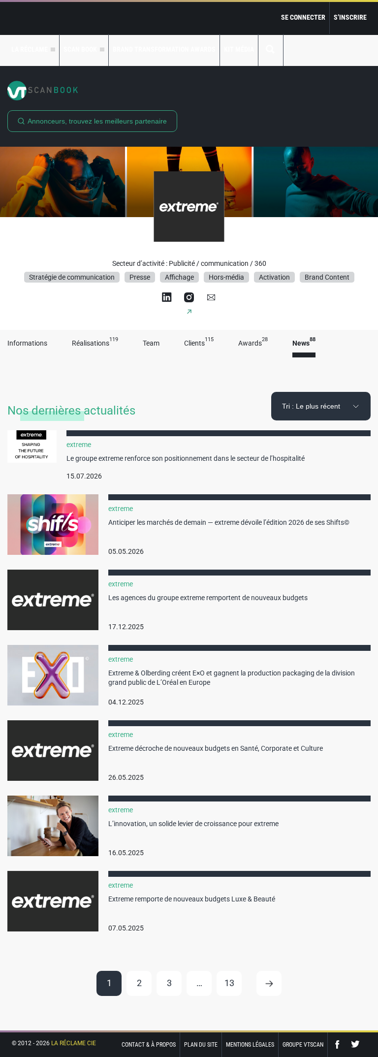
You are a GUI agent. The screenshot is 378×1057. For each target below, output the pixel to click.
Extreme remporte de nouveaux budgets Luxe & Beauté (191, 899)
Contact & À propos (149, 1044)
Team (151, 343)
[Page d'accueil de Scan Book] (189, 90)
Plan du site (201, 1044)
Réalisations (95, 343)
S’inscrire (350, 17)
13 (229, 983)
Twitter (355, 1044)
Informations (27, 343)
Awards (253, 343)
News (303, 343)
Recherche (270, 50)
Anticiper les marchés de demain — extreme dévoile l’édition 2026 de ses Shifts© (228, 522)
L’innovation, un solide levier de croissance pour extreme (193, 824)
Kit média (239, 49)
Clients (199, 343)
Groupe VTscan (303, 1044)
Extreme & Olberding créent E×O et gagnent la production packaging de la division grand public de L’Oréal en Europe (231, 678)
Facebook (339, 1044)
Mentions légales (250, 1044)
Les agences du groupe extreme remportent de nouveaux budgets (208, 598)
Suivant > (269, 983)
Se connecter (303, 17)
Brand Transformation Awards (164, 49)
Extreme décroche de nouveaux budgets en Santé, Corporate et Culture (215, 748)
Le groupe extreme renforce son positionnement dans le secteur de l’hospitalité (185, 458)
